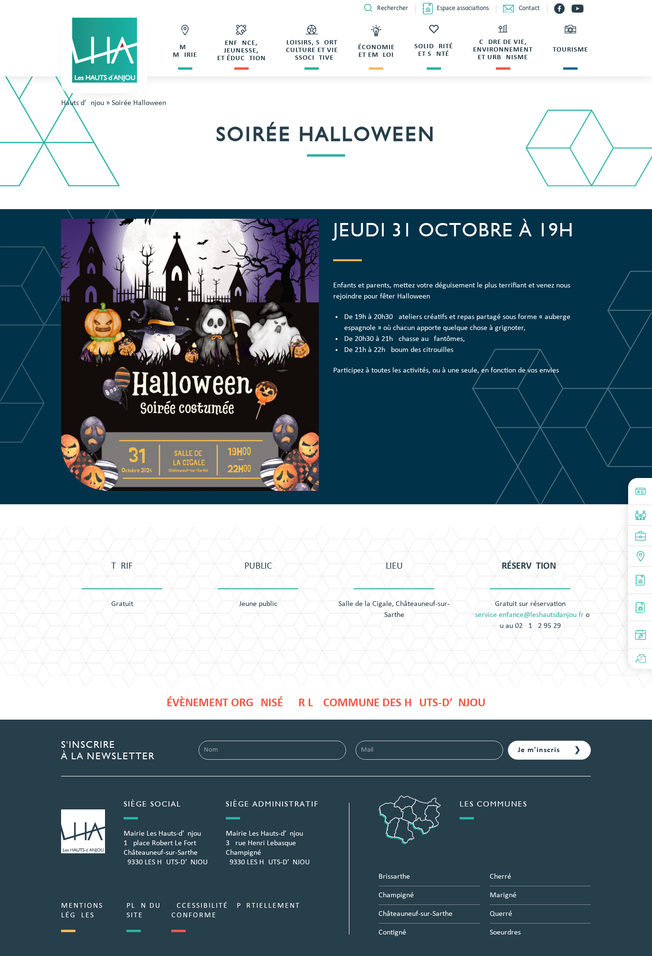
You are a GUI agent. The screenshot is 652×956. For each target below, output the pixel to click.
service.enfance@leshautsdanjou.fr (529, 615)
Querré (501, 914)
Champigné (396, 895)
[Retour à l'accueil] (104, 50)
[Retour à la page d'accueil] (83, 831)
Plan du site (143, 910)
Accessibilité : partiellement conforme (235, 910)
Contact (529, 8)
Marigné (503, 895)
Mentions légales (82, 910)
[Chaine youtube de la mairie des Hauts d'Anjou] (577, 8)
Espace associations (463, 8)
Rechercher (392, 8)
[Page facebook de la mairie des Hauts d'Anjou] (560, 8)
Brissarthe (394, 877)
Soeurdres (505, 932)
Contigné (392, 932)
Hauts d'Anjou (82, 103)
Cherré (500, 877)
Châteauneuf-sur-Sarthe (415, 914)
